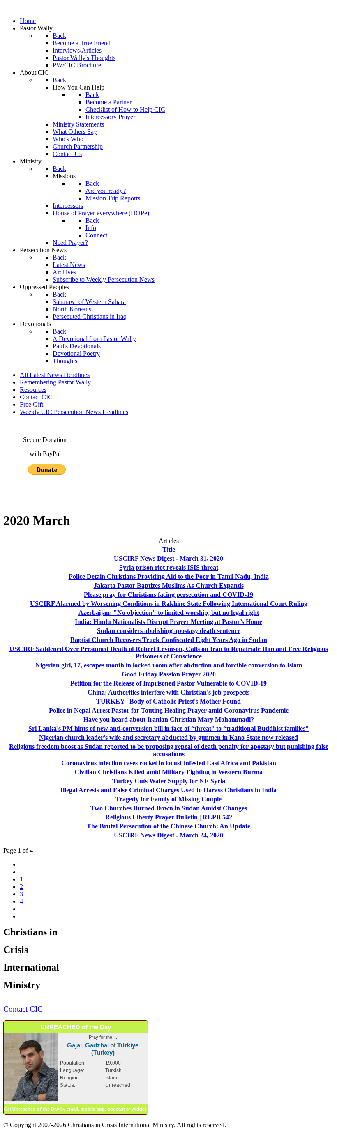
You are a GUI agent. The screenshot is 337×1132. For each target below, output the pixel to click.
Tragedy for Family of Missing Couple (168, 799)
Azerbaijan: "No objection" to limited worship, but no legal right (168, 612)
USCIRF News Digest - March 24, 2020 (168, 835)
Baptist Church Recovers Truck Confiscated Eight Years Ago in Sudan (168, 639)
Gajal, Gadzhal (88, 1045)
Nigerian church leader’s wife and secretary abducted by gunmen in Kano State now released (168, 737)
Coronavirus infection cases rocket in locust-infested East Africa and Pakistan (168, 762)
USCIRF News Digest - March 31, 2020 (168, 558)
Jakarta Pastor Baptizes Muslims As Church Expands (169, 585)
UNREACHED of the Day (75, 1027)
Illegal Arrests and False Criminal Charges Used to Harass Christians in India (168, 790)
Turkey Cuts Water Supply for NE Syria (168, 781)
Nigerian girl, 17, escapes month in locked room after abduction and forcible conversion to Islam (168, 665)
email (72, 1109)
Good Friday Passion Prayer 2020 (169, 674)
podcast (116, 1109)
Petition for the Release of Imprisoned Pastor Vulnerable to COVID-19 (168, 683)
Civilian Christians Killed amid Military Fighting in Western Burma (168, 771)
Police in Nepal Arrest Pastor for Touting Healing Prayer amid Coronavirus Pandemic (169, 710)
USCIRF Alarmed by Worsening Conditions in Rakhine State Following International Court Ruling (168, 603)
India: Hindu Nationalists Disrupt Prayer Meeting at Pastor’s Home (168, 621)
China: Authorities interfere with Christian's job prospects (168, 692)
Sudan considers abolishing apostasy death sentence (168, 630)
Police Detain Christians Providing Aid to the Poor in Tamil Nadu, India (169, 576)
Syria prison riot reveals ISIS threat (168, 567)
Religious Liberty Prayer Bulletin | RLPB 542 (168, 817)
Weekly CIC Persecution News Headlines (74, 411)
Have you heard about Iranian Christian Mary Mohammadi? (168, 719)
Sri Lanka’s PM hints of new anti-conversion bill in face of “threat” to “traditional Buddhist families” (168, 728)
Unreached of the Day (35, 1109)
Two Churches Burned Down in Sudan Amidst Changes (168, 808)
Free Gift (31, 404)
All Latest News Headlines (55, 374)
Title (168, 549)
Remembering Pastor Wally (55, 382)
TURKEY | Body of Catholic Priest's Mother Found (168, 701)
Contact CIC (36, 396)
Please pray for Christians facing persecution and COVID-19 (168, 594)
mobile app (93, 1109)
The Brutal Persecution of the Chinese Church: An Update (168, 826)
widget (139, 1109)
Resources (33, 389)
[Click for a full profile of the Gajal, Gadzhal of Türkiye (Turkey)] (31, 1099)
